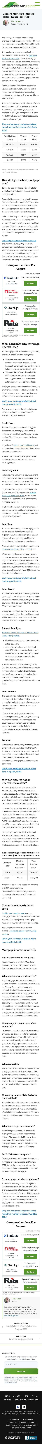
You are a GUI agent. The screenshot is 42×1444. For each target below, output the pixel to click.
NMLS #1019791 (14, 1419)
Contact (8, 1400)
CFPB (15, 336)
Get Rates (30, 283)
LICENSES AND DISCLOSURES (21, 1428)
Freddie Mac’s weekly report (14, 913)
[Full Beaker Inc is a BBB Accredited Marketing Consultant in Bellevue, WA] (31, 1438)
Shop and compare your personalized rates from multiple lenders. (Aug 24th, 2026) (19, 1214)
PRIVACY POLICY (27, 1419)
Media (34, 1396)
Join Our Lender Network (26, 1400)
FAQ (26, 1396)
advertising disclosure (33, 273)
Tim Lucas (15, 21)
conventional (7, 549)
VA (29, 549)
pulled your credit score (24, 445)
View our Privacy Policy (10, 1382)
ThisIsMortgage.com (11, 1316)
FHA (16, 549)
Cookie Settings (27, 1422)
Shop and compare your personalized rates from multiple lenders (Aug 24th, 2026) (19, 127)
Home (7, 1396)
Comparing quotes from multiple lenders (19, 240)
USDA (21, 549)
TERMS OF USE (13, 1422)
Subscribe (21, 1371)
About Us (17, 1396)
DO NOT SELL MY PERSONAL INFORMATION (21, 1425)
